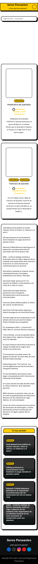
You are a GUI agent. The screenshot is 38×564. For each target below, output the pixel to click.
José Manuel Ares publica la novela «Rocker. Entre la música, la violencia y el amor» (19, 230)
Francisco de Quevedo (19, 184)
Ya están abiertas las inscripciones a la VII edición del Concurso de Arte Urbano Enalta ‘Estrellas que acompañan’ (19, 320)
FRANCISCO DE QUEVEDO (19, 105)
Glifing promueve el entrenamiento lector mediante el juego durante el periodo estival (17, 240)
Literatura (19, 100)
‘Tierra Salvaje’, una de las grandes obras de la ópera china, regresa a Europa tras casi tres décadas (18, 337)
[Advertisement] (19, 43)
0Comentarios (19, 114)
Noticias (10, 440)
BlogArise (30, 558)
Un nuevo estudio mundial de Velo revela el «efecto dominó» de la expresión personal (19, 386)
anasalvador (20, 109)
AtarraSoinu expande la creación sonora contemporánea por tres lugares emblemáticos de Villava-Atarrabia (18, 273)
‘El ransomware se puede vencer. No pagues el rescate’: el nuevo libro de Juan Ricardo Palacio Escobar (19, 356)
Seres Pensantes (17, 4)
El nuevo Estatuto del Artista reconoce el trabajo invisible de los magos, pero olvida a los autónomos (19, 347)
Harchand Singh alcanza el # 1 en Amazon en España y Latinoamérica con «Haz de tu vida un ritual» (18, 283)
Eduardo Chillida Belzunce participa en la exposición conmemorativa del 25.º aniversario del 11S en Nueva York (19, 249)
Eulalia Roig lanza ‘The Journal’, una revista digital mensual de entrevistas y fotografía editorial (18, 366)
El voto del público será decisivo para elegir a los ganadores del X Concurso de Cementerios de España (18, 376)
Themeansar (19, 561)
